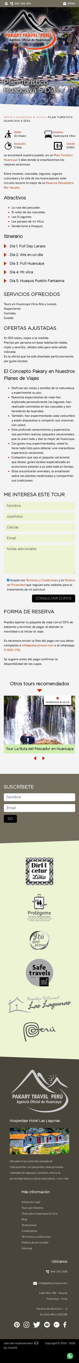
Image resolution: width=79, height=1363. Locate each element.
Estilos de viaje (31, 1202)
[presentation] (35, 758)
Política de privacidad (35, 1242)
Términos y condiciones (36, 1236)
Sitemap (27, 1248)
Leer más (63, 1178)
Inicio (8, 117)
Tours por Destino (32, 1207)
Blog (24, 1219)
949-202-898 (58, 1271)
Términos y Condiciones (42, 580)
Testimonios (29, 1225)
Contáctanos (29, 1230)
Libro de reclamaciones (18, 1343)
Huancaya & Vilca (30, 117)
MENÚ (71, 3)
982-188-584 (22, 3)
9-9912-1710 (12, 650)
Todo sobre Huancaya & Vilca (40, 1213)
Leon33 (12, 1347)
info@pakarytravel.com (38, 645)
